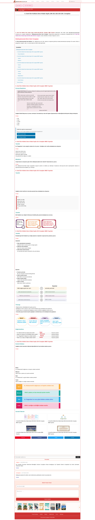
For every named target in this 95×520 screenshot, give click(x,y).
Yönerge (19, 73)
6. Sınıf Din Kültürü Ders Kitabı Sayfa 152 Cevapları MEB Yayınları (30, 62)
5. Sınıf (47, 1)
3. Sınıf (37, 1)
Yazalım (19, 58)
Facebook (40, 437)
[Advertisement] (47, 23)
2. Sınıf (32, 1)
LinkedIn (72, 437)
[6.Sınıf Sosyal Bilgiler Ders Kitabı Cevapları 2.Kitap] (36, 506)
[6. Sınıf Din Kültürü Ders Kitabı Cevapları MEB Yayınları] (63, 506)
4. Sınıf (42, 1)
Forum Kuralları (35, 514)
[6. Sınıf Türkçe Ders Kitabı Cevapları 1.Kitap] (19, 506)
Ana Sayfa (18, 5)
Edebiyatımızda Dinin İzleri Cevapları (24, 49)
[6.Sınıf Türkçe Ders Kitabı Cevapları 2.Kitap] (25, 506)
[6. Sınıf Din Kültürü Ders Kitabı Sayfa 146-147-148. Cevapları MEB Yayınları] (31, 428)
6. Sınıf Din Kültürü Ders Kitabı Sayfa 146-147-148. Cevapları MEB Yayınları (29, 433)
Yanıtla (17, 467)
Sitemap (61, 514)
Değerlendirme (20, 75)
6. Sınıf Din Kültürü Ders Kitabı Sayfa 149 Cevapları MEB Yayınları (30, 51)
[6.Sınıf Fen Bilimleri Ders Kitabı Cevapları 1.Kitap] (52, 506)
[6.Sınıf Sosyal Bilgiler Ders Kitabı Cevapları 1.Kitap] (30, 506)
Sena (23, 10)
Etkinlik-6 (19, 60)
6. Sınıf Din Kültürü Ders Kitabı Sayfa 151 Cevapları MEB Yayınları (30, 56)
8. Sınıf (62, 1)
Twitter (56, 437)
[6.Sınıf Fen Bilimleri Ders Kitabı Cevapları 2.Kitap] (58, 506)
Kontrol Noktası (20, 80)
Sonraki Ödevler (20, 82)
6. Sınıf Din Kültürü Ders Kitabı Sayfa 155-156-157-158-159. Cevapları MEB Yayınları (30, 422)
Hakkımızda (51, 514)
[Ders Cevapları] (20, 1)
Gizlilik (41, 514)
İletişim (45, 514)
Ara (78, 457)
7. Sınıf (57, 1)
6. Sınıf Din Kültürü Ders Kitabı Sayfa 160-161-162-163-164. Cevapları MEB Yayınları (62, 422)
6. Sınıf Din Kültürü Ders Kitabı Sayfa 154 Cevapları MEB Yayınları (30, 77)
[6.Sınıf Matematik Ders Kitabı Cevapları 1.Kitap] (41, 506)
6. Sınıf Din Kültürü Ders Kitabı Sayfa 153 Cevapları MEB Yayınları (30, 69)
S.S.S (57, 514)
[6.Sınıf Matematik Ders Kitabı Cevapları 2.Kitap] (47, 506)
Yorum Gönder (47, 499)
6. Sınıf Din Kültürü (28, 5)
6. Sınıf (52, 1)
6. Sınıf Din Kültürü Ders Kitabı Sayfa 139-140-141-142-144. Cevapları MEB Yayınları (62, 433)
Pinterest (23, 437)
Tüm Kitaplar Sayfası (22, 137)
